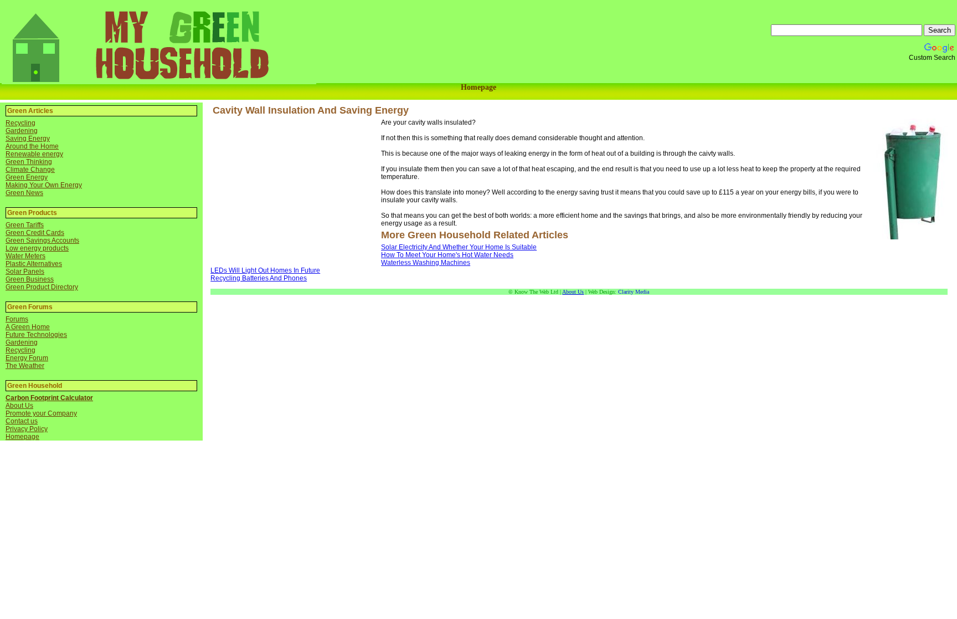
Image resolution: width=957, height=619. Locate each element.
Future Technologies (36, 335)
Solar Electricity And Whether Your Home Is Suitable (459, 247)
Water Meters (25, 256)
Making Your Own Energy (44, 185)
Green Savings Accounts (42, 240)
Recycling (20, 123)
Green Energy (27, 177)
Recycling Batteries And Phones (258, 278)
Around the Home (32, 146)
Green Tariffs (25, 225)
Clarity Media (633, 292)
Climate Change (30, 169)
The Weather (25, 366)
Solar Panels (25, 271)
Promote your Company (41, 413)
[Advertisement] (296, 190)
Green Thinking (29, 162)
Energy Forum (27, 358)
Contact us (22, 421)
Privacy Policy (27, 429)
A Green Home (28, 327)
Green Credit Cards (35, 233)
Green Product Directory (42, 287)
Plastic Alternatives (34, 264)
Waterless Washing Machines (425, 263)
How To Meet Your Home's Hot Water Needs (447, 255)
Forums (17, 319)
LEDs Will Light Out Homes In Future (265, 270)
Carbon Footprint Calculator (49, 398)
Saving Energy (28, 138)
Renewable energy (34, 154)
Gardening (22, 131)
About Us (19, 406)
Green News (24, 193)
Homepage (478, 87)
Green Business (30, 279)
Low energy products (37, 248)
